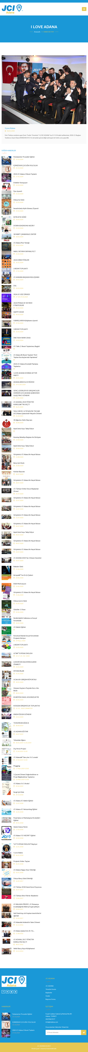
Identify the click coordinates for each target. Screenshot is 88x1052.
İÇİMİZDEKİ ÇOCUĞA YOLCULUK (25, 165)
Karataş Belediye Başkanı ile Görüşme (27, 437)
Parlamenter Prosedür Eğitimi (24, 157)
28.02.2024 (19, 280)
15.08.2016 (19, 933)
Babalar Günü (18, 566)
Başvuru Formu (51, 999)
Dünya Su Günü (18, 200)
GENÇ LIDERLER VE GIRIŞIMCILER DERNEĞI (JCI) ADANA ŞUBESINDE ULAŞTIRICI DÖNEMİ (26, 393)
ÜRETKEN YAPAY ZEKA (21, 338)
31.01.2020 (19, 673)
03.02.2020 (19, 667)
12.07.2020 (19, 509)
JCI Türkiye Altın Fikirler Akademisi (25, 896)
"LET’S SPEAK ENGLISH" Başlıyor (25, 844)
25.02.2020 (19, 647)
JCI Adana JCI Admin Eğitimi (23, 801)
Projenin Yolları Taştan (21, 861)
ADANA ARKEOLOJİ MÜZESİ (23, 382)
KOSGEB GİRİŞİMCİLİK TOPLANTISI (26, 706)
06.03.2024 (19, 314)
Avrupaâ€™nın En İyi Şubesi (23, 575)
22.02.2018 (19, 838)
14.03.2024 (19, 340)
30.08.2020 (19, 423)
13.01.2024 (19, 398)
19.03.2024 (19, 211)
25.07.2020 (19, 494)
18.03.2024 (19, 237)
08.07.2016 (19, 944)
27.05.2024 (19, 176)
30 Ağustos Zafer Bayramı (22, 420)
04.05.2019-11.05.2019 (23, 743)
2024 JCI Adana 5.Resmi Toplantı (25, 174)
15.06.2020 (19, 595)
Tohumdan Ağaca (19, 740)
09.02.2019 (19, 786)
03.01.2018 (19, 872)
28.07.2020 (19, 483)
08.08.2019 (19, 725)
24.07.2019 (19, 734)
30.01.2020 (19, 682)
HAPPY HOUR (18, 312)
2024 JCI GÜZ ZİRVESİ (21, 294)
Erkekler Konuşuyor (20, 183)
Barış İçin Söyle (18, 463)
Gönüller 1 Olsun (19, 609)
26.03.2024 (19, 332)
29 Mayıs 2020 (20, 641)
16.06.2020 (19, 586)
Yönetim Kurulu (51, 989)
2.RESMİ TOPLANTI (20, 268)
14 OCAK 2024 (20, 384)
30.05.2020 (19, 623)
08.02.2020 (19, 693)
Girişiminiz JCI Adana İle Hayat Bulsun (26, 454)
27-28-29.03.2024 (21, 297)
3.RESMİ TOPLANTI (20, 329)
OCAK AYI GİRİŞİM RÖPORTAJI (24, 679)
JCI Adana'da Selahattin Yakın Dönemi (26, 922)
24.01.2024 (19, 378)
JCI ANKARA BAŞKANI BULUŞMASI (26, 277)
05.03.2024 (19, 308)
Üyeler (48, 996)
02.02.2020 (19, 700)
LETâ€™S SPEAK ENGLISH (22, 653)
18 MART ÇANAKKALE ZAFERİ (24, 234)
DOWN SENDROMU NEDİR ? (24, 226)
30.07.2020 (19, 474)
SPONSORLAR (18, 671)
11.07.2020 (19, 517)
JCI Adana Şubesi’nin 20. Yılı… (23, 931)
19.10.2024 (19, 159)
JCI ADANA (50, 986)
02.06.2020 (19, 612)
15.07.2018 (19, 803)
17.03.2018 (19, 829)
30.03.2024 (19, 219)
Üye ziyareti (17, 191)
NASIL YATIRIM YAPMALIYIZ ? (24, 251)
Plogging (16, 766)
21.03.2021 (19, 416)
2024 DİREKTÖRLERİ (21, 260)
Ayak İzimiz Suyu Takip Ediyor (23, 429)
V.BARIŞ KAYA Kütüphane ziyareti (25, 320)
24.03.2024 (19, 245)
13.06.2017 (19, 898)
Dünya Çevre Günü (20, 601)
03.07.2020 (19, 552)
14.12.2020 (19, 717)
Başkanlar (49, 992)
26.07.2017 (19, 890)
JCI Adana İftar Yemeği (21, 243)
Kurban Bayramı (19, 472)
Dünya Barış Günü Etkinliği (23, 878)
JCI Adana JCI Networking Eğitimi (25, 809)
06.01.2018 (11, 131)
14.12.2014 (19, 951)
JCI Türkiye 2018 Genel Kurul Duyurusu (27, 887)
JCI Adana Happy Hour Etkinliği (24, 870)
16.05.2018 (19, 812)
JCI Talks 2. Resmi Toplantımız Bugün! (26, 346)
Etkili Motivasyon (19, 584)
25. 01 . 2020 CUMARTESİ (24, 708)
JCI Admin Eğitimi (19, 627)
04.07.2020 (19, 526)
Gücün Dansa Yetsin (20, 827)
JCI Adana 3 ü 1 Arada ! (21, 783)
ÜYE (14, 286)
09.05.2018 (19, 823)
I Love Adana (10, 128)
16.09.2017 (19, 881)
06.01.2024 (19, 407)
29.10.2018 (19, 795)
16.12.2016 (19, 925)
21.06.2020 (19, 569)
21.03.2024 (19, 194)
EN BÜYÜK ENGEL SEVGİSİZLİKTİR (26, 697)
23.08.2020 (19, 440)
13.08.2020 (19, 457)
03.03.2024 (19, 288)
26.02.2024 (19, 262)
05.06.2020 (19, 603)
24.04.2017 (19, 909)
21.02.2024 (19, 254)
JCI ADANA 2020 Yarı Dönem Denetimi (27, 558)
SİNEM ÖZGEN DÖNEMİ (22, 714)
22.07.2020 (19, 500)
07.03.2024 (19, 323)
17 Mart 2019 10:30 (22, 768)
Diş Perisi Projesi (19, 749)
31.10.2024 (19, 168)
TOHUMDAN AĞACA (21, 723)
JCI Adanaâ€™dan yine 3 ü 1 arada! (25, 757)
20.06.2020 (19, 578)
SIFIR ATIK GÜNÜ (19, 217)
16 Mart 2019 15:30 (22, 779)
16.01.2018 (19, 847)
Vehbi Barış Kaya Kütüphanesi (24, 948)
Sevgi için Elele (18, 792)
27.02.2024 (19, 271)
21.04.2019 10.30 (21, 751)
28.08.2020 (19, 448)
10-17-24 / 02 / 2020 (22, 656)
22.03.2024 (19, 185)
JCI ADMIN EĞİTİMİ (20, 731)
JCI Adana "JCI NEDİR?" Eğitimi (24, 835)
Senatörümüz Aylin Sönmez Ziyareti (26, 208)
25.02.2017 (19, 918)
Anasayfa (37, 32)
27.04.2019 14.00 (21, 760)
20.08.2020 (19, 465)
